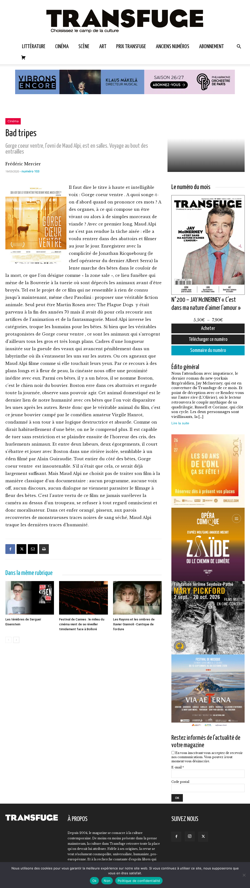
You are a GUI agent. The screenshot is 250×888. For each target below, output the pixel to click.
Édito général (185, 367)
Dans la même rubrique (28, 573)
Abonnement (211, 46)
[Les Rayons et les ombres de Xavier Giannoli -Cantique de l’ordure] (137, 598)
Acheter (208, 328)
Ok (94, 881)
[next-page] (16, 640)
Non (107, 881)
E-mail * (177, 767)
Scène (83, 46)
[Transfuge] (125, 20)
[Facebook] (10, 549)
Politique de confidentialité (139, 881)
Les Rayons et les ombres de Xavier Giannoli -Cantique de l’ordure (134, 624)
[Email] (33, 549)
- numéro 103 (29, 171)
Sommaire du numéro (208, 350)
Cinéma (62, 46)
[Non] (243, 875)
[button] (239, 47)
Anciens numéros (172, 46)
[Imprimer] (44, 549)
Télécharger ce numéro (208, 339)
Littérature (33, 46)
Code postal (180, 782)
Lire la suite (180, 423)
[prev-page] (8, 640)
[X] (21, 549)
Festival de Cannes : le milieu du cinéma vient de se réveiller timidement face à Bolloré (81, 624)
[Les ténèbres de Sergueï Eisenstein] (29, 598)
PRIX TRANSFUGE (131, 46)
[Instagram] (190, 836)
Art (102, 46)
